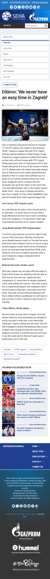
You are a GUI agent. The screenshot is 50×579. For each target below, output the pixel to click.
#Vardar (7, 350)
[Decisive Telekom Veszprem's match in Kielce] (8, 430)
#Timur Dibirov (36, 350)
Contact (36, 461)
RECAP (5, 54)
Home (34, 446)
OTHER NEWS (34, 385)
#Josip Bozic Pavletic (27, 354)
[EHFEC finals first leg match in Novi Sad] (8, 403)
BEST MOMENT (8, 71)
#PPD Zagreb (20, 350)
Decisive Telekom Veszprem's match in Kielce (30, 429)
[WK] (30, 7)
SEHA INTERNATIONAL (37, 372)
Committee (37, 467)
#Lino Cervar (9, 354)
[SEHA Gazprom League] (13, 16)
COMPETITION (10, 85)
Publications (38, 456)
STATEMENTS (8, 66)
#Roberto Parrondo (11, 359)
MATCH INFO (8, 37)
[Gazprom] (38, 16)
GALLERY (6, 77)
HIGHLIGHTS (8, 60)
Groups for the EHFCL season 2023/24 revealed (30, 377)
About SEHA (38, 451)
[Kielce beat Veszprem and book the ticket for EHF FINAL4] (8, 417)
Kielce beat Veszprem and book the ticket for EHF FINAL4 (31, 416)
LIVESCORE (7, 48)
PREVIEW (6, 43)
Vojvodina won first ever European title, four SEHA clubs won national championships (31, 391)
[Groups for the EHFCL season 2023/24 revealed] (8, 377)
